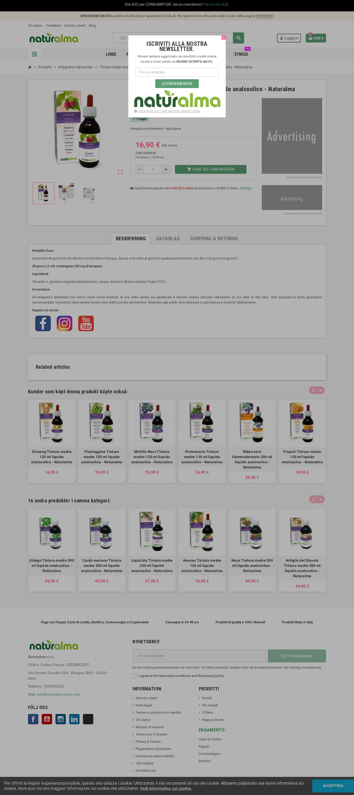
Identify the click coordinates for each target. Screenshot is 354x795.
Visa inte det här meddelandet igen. (169, 111)
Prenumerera (179, 84)
